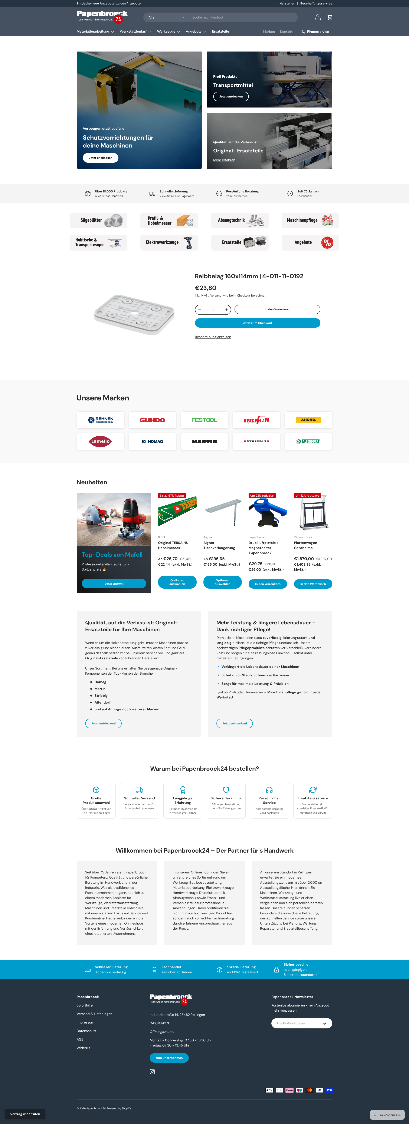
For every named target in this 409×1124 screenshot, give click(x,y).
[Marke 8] (310, 243)
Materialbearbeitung (93, 31)
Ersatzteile (220, 31)
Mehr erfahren (224, 160)
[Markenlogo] (100, 420)
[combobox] (220, 17)
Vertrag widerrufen (25, 1114)
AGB (80, 1039)
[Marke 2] (169, 221)
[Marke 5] (98, 243)
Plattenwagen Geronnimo (305, 545)
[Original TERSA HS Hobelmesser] (177, 512)
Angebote (194, 31)
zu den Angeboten (129, 3)
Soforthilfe (85, 1005)
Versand (216, 295)
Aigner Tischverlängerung (219, 545)
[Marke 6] (169, 243)
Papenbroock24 (96, 1108)
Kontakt (286, 31)
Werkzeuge (166, 31)
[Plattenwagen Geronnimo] (313, 512)
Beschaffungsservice (316, 3)
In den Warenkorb (277, 309)
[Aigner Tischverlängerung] (222, 512)
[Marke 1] (98, 221)
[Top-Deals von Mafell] (114, 519)
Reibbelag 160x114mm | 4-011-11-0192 (249, 276)
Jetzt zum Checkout (257, 323)
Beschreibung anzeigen (213, 337)
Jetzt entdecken (100, 158)
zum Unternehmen (169, 1058)
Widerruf (83, 1048)
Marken (269, 31)
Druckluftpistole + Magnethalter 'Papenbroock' (264, 547)
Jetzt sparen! (114, 583)
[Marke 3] (240, 221)
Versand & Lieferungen (94, 1014)
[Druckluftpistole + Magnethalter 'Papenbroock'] (268, 512)
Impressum (85, 1022)
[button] (329, 17)
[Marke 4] (310, 221)
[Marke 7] (240, 243)
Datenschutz (86, 1031)
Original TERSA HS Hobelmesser (173, 545)
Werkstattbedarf (133, 31)
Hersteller (287, 3)
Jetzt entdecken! (103, 723)
